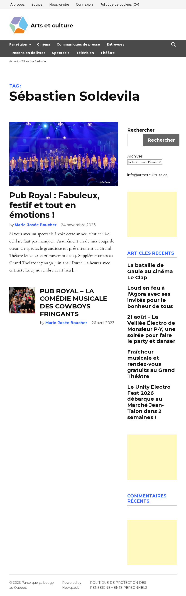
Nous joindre (59, 4)
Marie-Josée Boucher (35, 225)
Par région (18, 44)
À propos (17, 4)
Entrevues (115, 44)
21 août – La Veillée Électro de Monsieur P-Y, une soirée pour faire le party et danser (151, 329)
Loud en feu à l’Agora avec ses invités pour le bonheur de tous (150, 297)
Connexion (84, 4)
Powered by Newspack (71, 585)
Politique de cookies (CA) (119, 4)
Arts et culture (52, 25)
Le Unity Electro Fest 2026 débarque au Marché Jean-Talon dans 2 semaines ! (149, 402)
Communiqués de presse (78, 44)
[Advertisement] (152, 214)
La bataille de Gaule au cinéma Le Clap (150, 271)
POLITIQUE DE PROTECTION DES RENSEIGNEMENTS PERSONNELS (118, 585)
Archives (134, 156)
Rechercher (140, 130)
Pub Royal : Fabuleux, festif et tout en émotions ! (54, 205)
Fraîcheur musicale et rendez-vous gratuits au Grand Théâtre (151, 364)
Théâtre (107, 53)
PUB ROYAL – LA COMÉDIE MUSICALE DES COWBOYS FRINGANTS (73, 302)
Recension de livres (28, 53)
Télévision (85, 53)
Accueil (14, 61)
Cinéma (43, 44)
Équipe (36, 4)
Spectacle (61, 53)
